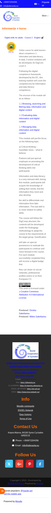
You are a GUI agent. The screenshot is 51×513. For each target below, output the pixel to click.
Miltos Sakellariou (38, 316)
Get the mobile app (12, 494)
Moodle (39, 483)
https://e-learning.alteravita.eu (31, 386)
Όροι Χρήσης (25, 414)
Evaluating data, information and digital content (29, 118)
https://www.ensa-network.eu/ (28, 392)
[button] (37, 4)
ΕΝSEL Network (25, 410)
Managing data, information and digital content (29, 130)
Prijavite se (45, 4)
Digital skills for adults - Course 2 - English (23, 37)
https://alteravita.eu (28, 382)
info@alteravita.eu (10, 6)
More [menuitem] (44, 16)
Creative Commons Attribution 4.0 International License (31, 294)
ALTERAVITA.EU (16, 483)
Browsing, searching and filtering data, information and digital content (32, 107)
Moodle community (25, 406)
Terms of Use (25, 419)
